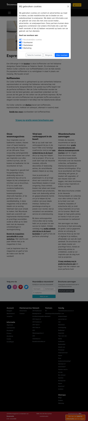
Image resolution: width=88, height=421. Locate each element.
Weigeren (48, 55)
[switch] (20, 42)
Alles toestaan (62, 55)
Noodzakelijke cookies (32, 40)
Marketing (27, 48)
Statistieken (28, 45)
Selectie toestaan (34, 55)
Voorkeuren (28, 42)
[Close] (68, 6)
